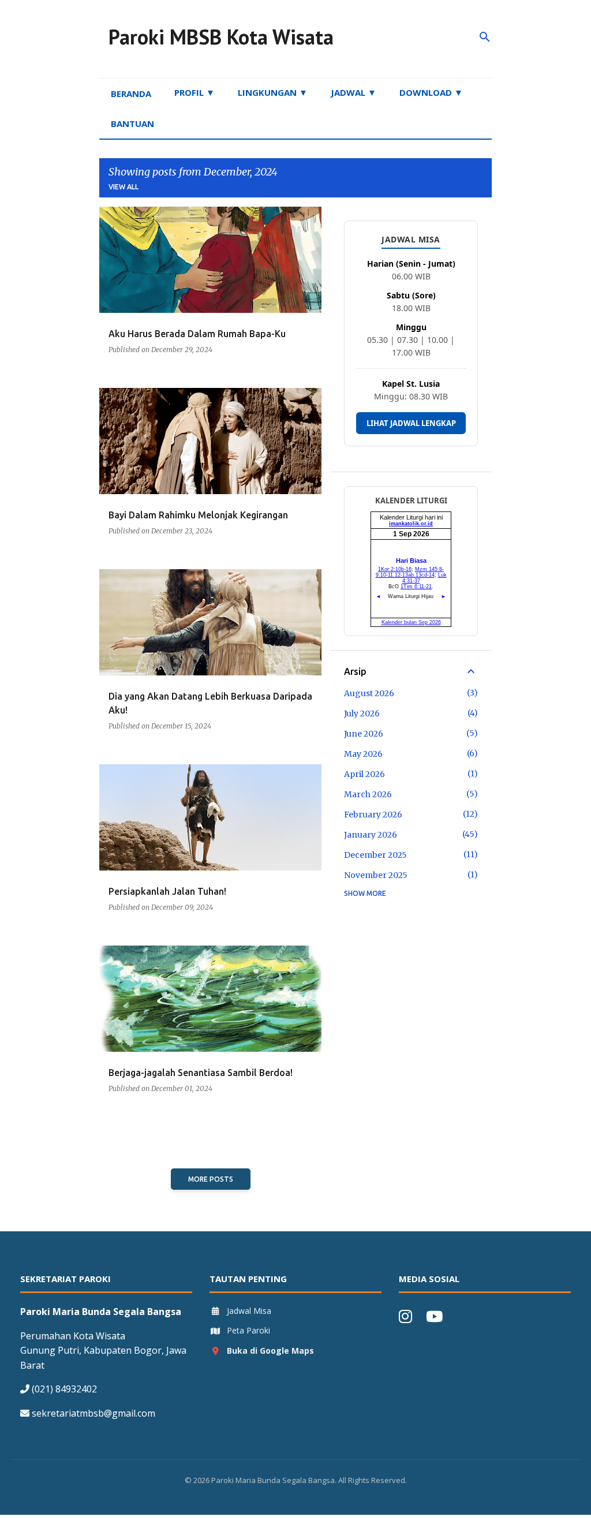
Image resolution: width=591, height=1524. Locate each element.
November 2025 (375, 875)
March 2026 (368, 794)
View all (124, 186)
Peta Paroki (248, 1330)
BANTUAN (132, 123)
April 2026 (364, 774)
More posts (210, 1179)
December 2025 (375, 855)
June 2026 (363, 734)
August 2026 (369, 693)
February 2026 (373, 814)
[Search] (485, 37)
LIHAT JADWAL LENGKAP (411, 423)
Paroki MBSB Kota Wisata (221, 36)
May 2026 (363, 754)
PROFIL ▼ (194, 92)
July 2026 (362, 713)
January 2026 (370, 835)
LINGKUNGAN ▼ (273, 92)
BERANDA (131, 93)
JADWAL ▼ (353, 92)
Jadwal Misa (249, 1310)
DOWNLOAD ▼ (431, 92)
